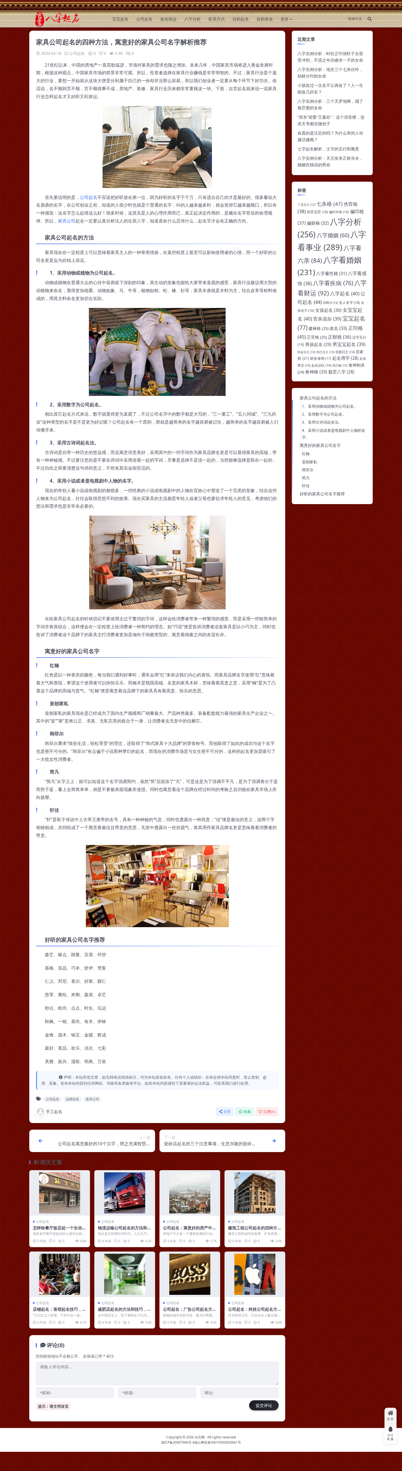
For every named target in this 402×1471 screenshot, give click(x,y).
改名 (338, 328)
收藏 (247, 1112)
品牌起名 (72, 1099)
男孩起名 (318, 344)
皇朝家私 (309, 461)
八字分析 (192, 19)
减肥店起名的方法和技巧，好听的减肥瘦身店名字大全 (124, 1311)
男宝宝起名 (349, 344)
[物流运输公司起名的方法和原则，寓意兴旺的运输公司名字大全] (125, 1193)
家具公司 (66, 221)
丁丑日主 (306, 205)
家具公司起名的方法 (318, 398)
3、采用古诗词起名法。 (322, 422)
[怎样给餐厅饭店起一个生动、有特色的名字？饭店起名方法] (60, 1193)
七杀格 (329, 203)
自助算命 (265, 19)
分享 (227, 1112)
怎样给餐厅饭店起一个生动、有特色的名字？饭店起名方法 (59, 1230)
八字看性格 (331, 273)
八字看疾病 (333, 283)
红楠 (306, 453)
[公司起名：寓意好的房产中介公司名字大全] (190, 1193)
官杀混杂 (327, 318)
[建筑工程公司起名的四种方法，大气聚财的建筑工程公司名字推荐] (255, 1193)
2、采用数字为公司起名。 (324, 414)
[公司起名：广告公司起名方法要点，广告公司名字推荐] (190, 1274)
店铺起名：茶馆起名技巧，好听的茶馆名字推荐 (59, 1311)
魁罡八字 (341, 372)
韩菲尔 (307, 469)
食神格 (316, 372)
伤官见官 (317, 211)
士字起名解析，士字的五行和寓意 (328, 149)
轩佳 (306, 485)
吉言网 (200, 1437)
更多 (285, 19)
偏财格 (318, 223)
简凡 (306, 477)
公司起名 (144, 19)
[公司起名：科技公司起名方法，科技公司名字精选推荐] (255, 1274)
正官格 (317, 337)
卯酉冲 (330, 303)
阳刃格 (340, 365)
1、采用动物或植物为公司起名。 (330, 406)
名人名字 (349, 302)
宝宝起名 (120, 19)
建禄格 (318, 328)
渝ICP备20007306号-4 (177, 1442)
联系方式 (216, 19)
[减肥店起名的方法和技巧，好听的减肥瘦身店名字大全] (125, 1274)
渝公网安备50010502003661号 (217, 1442)
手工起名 (54, 1111)
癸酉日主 (345, 352)
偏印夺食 (339, 212)
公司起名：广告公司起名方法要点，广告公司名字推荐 (189, 1311)
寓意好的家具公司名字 (320, 445)
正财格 (339, 337)
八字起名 (344, 293)
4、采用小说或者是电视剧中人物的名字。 (333, 434)
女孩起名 (328, 310)
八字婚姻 (333, 235)
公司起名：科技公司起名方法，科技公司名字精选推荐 (252, 1311)
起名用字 (345, 358)
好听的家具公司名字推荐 (322, 493)
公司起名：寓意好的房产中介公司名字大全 (189, 1230)
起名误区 (321, 365)
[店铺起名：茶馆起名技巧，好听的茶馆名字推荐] (60, 1274)
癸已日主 (325, 352)
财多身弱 (320, 358)
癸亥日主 (306, 352)
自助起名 (240, 19)
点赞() (269, 1112)
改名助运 (168, 19)
